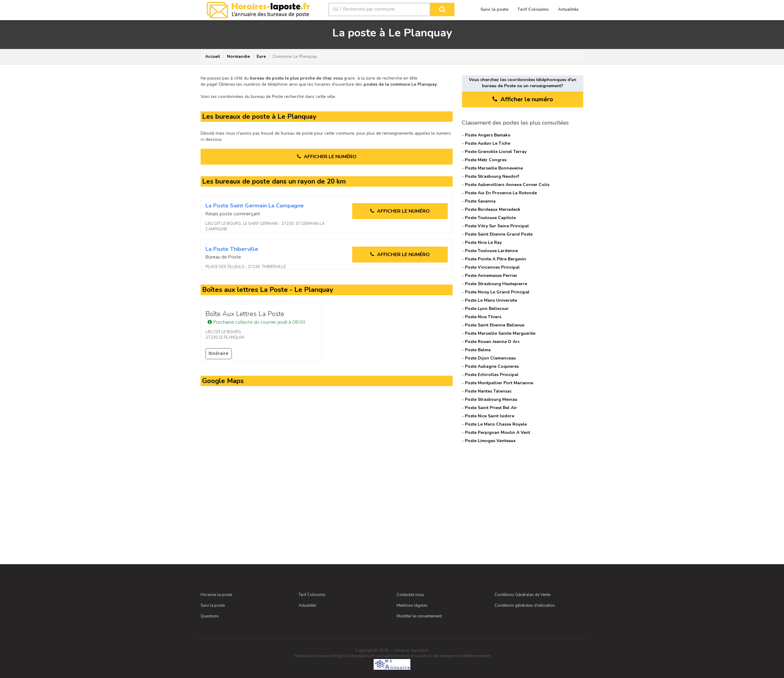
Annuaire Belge (329, 656)
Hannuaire (303, 656)
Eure (261, 56)
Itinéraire (218, 353)
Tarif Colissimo (312, 595)
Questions (210, 616)
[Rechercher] (442, 9)
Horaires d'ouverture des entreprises (427, 656)
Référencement (476, 656)
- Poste (486, 135)
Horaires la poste (216, 595)
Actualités (307, 605)
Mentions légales (412, 605)
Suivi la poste (213, 605)
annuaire (385, 656)
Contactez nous (410, 595)
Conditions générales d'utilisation (525, 605)
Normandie (238, 56)
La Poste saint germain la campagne (254, 205)
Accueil (212, 56)
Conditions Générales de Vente (522, 595)
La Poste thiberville (231, 249)
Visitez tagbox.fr (360, 656)
